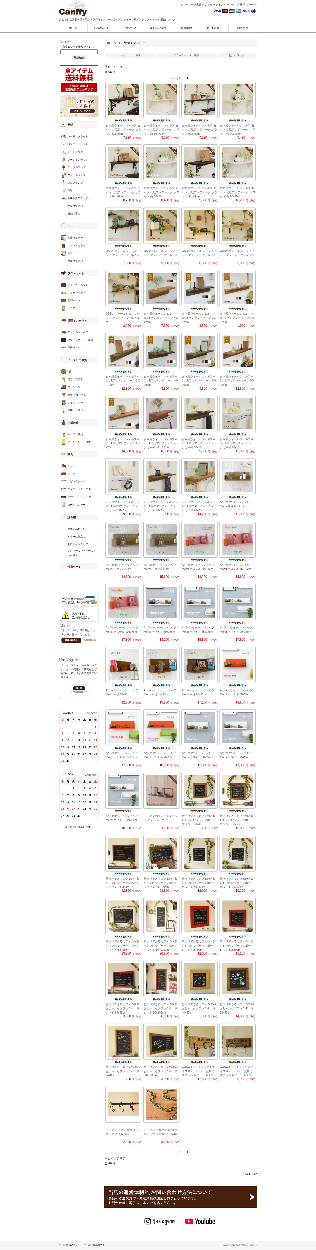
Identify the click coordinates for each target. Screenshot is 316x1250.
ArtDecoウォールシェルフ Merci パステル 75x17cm (236, 567)
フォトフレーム (76, 402)
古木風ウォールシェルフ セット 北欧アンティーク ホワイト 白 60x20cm (161, 129)
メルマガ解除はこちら (79, 692)
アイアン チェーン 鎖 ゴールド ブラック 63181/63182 (161, 1131)
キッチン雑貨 (75, 434)
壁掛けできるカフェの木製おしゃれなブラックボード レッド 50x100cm (160, 1008)
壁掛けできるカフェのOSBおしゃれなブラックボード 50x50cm (237, 1008)
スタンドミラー (76, 245)
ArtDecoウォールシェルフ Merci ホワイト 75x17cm (198, 629)
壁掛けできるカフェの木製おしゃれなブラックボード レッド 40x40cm (198, 945)
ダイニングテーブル (79, 489)
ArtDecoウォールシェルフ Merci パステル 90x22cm (160, 755)
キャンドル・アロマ (79, 441)
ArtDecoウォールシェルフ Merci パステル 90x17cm (122, 629)
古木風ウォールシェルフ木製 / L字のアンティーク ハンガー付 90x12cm (236, 443)
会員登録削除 (90, 640)
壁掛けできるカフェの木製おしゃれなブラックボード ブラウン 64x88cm (122, 883)
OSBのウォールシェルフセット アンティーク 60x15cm (161, 255)
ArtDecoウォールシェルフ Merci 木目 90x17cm (160, 567)
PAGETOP (250, 1174)
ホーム (111, 43)
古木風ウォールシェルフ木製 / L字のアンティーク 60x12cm (199, 318)
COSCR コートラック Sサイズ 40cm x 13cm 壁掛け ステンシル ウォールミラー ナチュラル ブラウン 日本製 (237, 1071)
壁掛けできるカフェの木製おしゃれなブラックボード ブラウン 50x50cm (236, 820)
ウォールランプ (76, 175)
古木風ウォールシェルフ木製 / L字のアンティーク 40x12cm (161, 318)
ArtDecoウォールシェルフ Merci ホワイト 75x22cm (236, 755)
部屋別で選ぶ (75, 205)
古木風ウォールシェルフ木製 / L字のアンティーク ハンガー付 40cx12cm (160, 443)
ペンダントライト (77, 144)
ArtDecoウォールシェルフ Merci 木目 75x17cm (122, 567)
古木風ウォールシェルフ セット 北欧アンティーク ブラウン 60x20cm (123, 129)
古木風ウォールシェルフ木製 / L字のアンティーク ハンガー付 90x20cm (198, 506)
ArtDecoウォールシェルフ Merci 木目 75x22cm (160, 692)
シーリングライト (77, 136)
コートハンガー (76, 504)
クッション (73, 387)
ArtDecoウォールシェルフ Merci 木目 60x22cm (122, 692)
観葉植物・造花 (76, 394)
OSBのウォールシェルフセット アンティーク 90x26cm (123, 318)
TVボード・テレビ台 (79, 496)
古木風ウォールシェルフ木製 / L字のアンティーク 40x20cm (161, 380)
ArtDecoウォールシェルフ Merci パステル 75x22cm (122, 755)
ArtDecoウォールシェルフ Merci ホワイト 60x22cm (198, 755)
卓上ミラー (73, 253)
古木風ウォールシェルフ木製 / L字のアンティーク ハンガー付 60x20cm (160, 506)
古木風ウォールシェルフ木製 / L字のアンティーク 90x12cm (237, 318)
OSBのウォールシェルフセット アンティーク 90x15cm (199, 255)
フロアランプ (75, 182)
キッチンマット (76, 292)
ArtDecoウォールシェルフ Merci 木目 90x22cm (198, 692)
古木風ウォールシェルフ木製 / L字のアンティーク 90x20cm (237, 380)
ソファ (71, 473)
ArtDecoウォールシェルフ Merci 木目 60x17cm (236, 504)
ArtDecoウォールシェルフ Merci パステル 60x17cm (198, 567)
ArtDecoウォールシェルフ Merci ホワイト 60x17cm (160, 629)
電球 (70, 190)
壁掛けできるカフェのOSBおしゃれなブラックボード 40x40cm (199, 1008)
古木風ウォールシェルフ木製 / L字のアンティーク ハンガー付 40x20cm (122, 506)
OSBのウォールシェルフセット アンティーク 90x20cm (123, 255)
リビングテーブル (77, 481)
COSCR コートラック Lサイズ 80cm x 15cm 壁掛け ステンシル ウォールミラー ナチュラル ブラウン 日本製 (199, 1071)
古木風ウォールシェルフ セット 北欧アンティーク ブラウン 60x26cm (123, 192)
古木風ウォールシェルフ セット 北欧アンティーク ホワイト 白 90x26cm (237, 192)
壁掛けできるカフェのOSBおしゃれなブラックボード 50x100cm (161, 1071)
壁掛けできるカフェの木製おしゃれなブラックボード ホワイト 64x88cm (122, 945)
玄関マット (73, 300)
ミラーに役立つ (76, 536)
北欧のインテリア (77, 544)
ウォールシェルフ (77, 332)
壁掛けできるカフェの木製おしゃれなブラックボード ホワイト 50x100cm (160, 945)
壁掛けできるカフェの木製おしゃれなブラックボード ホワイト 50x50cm (236, 883)
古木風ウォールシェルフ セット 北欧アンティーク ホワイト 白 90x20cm (237, 129)
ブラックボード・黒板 (80, 339)
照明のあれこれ (76, 528)
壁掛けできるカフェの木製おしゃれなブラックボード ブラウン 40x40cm (198, 820)
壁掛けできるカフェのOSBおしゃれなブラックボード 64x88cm (123, 1071)
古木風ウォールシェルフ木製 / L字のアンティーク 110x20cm (123, 443)
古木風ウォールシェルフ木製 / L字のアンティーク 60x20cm (199, 380)
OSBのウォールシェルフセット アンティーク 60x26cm (237, 255)
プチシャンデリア (77, 159)
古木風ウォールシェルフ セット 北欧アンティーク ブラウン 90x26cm (199, 192)
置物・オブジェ (76, 410)
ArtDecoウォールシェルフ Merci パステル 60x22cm (236, 692)
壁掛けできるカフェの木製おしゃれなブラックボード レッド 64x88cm (122, 1008)
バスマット (73, 308)
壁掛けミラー (75, 237)
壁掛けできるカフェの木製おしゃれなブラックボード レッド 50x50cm (236, 945)
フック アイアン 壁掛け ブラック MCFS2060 (122, 1131)
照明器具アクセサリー (80, 198)
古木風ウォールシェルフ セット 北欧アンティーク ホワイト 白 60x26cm (161, 192)
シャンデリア (75, 151)
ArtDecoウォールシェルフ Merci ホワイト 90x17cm (236, 629)
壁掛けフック (75, 347)
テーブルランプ (76, 167)
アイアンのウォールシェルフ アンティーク (160, 818)
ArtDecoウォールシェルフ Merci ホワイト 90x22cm (122, 818)
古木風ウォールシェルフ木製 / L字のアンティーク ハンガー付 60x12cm (198, 443)
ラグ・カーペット (77, 284)
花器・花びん (75, 379)
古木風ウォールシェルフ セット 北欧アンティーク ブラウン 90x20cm (199, 129)
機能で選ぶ (73, 213)
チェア (71, 466)
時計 (70, 371)
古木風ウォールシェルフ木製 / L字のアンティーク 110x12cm (123, 380)
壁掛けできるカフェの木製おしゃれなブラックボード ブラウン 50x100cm (160, 883)
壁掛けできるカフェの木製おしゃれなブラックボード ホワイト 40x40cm (198, 883)
